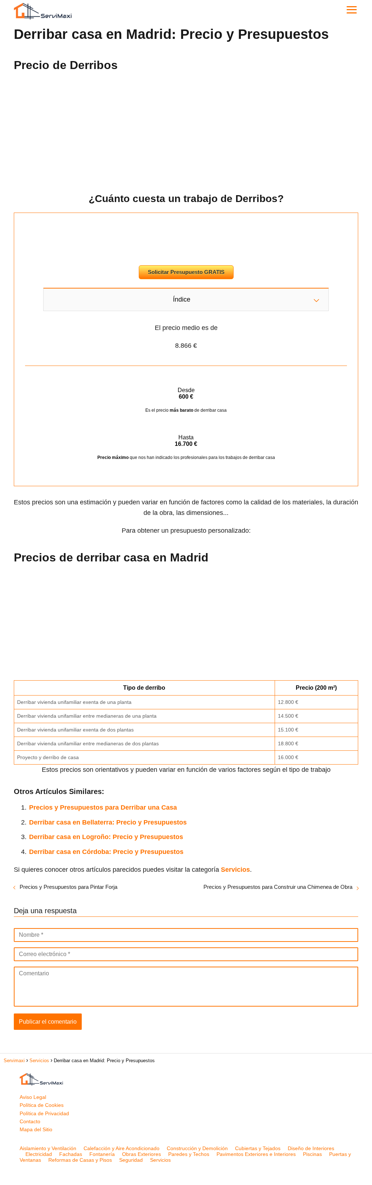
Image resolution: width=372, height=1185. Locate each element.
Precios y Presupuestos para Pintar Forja (68, 887)
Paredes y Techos (188, 1154)
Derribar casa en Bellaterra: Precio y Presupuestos (108, 822)
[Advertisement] (186, 130)
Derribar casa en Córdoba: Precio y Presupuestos (106, 851)
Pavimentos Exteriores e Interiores (256, 1154)
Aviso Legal (33, 1097)
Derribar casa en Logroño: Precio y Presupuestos (106, 837)
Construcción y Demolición (197, 1148)
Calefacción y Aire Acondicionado (121, 1148)
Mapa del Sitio (36, 1129)
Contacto (30, 1121)
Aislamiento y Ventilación (48, 1148)
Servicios (160, 1160)
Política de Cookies (42, 1105)
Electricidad (38, 1154)
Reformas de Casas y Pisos (80, 1160)
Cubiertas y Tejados (257, 1148)
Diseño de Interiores (311, 1148)
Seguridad (131, 1160)
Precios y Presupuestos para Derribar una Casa (103, 807)
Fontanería (102, 1154)
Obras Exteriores (141, 1154)
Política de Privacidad (44, 1113)
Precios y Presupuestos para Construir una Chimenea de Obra (277, 887)
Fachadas (70, 1154)
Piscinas (312, 1154)
